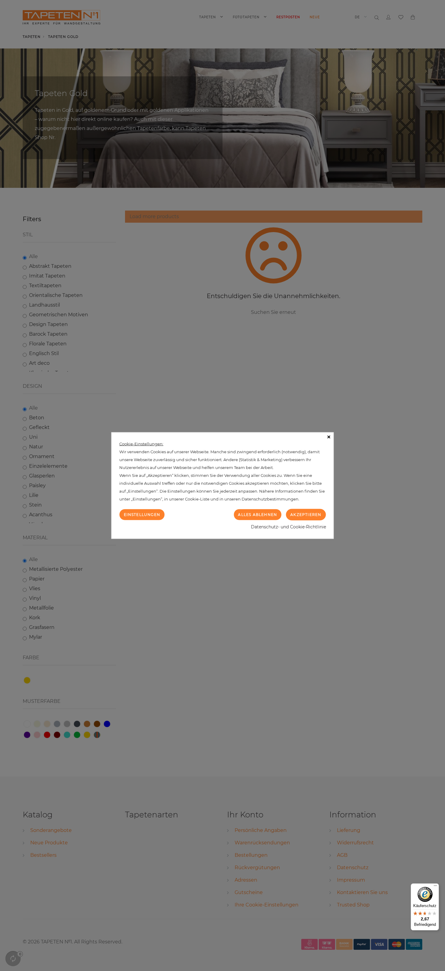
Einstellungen (142, 514)
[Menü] (435, 887)
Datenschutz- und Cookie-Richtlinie (288, 527)
